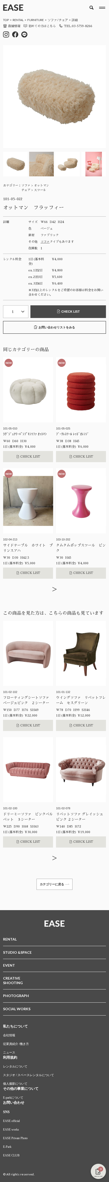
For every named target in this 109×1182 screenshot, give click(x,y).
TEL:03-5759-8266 (78, 26)
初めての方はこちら (42, 26)
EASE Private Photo (15, 1138)
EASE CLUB (11, 1155)
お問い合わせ (13, 1102)
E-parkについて (13, 1097)
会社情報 (9, 1035)
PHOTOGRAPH (16, 995)
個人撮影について (15, 1083)
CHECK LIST (70, 311)
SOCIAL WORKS (16, 1009)
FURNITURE (35, 20)
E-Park (7, 1147)
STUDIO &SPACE (17, 952)
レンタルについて (15, 1066)
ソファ (52, 20)
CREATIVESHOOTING (13, 980)
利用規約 (10, 1057)
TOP (6, 20)
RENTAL (18, 20)
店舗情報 (14, 26)
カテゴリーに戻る (52, 884)
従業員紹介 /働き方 (16, 1044)
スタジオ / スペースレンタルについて (28, 1075)
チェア (63, 20)
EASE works (11, 1129)
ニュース (9, 1052)
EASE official (11, 1121)
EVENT (9, 965)
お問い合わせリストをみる (57, 327)
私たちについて (15, 1026)
